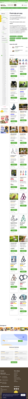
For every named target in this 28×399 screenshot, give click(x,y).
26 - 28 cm (4, 49)
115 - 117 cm (4, 103)
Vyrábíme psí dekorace (3, 389)
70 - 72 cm (4, 83)
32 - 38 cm (12, 123)
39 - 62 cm (14, 289)
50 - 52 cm (4, 68)
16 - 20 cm (21, 167)
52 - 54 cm (4, 69)
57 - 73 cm (24, 101)
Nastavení (4, 397)
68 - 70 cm (4, 82)
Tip (3, 26)
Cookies (15, 380)
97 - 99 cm (4, 96)
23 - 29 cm (12, 189)
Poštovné (3, 2)
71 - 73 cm (4, 84)
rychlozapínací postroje (23, 29)
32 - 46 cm (12, 167)
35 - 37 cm (4, 56)
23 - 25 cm (4, 47)
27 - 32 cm (12, 100)
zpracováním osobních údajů (17, 342)
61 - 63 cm (4, 76)
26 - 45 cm (12, 78)
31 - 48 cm (12, 289)
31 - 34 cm (21, 76)
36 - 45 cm (21, 101)
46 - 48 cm (4, 64)
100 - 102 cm (4, 97)
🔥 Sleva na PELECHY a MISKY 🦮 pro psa (14, 0)
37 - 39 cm (4, 57)
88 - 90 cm (4, 92)
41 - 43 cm (4, 61)
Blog (1, 392)
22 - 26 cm (21, 145)
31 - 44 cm (21, 253)
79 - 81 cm (4, 89)
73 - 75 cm (4, 85)
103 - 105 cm (4, 98)
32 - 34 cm (4, 54)
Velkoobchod (16, 381)
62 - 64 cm (4, 77)
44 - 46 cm (4, 63)
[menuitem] (3, 8)
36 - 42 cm (12, 145)
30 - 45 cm (21, 291)
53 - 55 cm (4, 70)
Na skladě (4, 22)
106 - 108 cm (4, 99)
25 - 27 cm (4, 48)
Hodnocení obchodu (14, 347)
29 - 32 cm (12, 253)
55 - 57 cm (4, 71)
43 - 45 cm (4, 62)
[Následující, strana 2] (19, 319)
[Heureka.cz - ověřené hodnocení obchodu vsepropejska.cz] (4, 111)
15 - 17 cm (4, 104)
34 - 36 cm (4, 55)
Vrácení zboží (16, 375)
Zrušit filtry (5, 106)
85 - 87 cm (4, 91)
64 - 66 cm (4, 78)
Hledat (15, 5)
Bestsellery (4, 29)
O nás (1, 388)
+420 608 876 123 (4, 376)
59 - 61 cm (4, 75)
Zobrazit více (14, 362)
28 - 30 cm (4, 50)
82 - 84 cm (4, 90)
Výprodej (4, 27)
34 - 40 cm (12, 212)
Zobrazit (23, 73)
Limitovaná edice (5, 28)
